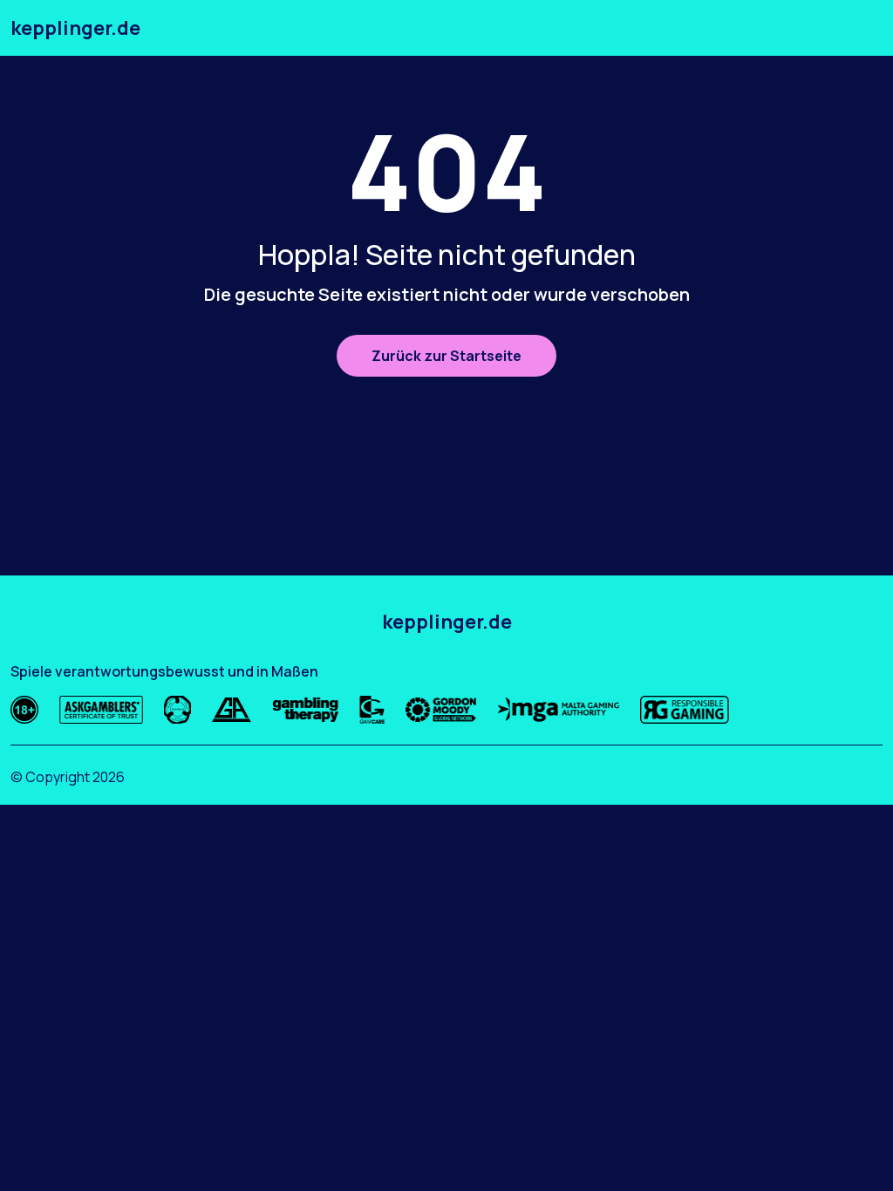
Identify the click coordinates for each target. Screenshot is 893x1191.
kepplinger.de (75, 28)
